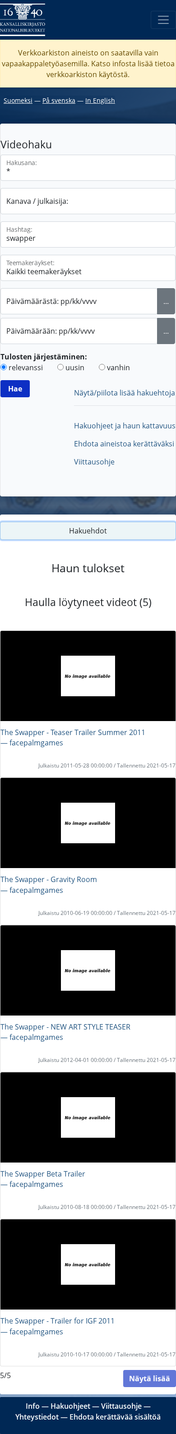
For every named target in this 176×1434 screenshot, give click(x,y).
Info (33, 1406)
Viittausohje (94, 462)
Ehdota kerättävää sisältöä (115, 1417)
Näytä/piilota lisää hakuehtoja (124, 393)
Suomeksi (18, 100)
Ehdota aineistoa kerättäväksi (124, 444)
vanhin (118, 367)
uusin (74, 367)
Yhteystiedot (37, 1417)
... (166, 301)
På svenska (58, 100)
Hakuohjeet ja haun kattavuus (125, 426)
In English (100, 100)
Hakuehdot (88, 531)
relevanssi (26, 367)
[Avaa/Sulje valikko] (163, 20)
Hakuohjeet (70, 1406)
